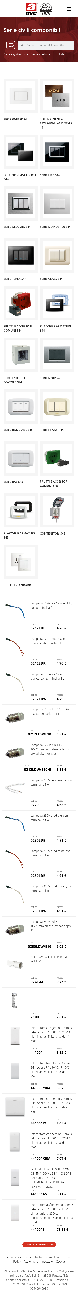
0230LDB (38, 840)
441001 (37, 1052)
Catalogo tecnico (16, 54)
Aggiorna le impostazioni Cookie (44, 1261)
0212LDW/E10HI (37, 769)
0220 (35, 804)
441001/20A (40, 1158)
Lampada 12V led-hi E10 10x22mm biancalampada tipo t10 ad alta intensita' (50, 749)
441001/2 (38, 1123)
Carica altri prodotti (39, 1244)
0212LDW (38, 698)
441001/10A (40, 1087)
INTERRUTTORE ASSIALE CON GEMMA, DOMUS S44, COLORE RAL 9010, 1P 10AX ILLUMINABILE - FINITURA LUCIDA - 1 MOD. (51, 1178)
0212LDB (38, 628)
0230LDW (38, 910)
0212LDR (38, 663)
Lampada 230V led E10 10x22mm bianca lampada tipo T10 (51, 926)
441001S (37, 1229)
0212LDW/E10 (39, 734)
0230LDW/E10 (39, 946)
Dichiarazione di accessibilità (23, 1257)
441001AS (39, 1194)
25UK (35, 1017)
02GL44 (37, 981)
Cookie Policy (53, 1257)
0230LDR (38, 875)
